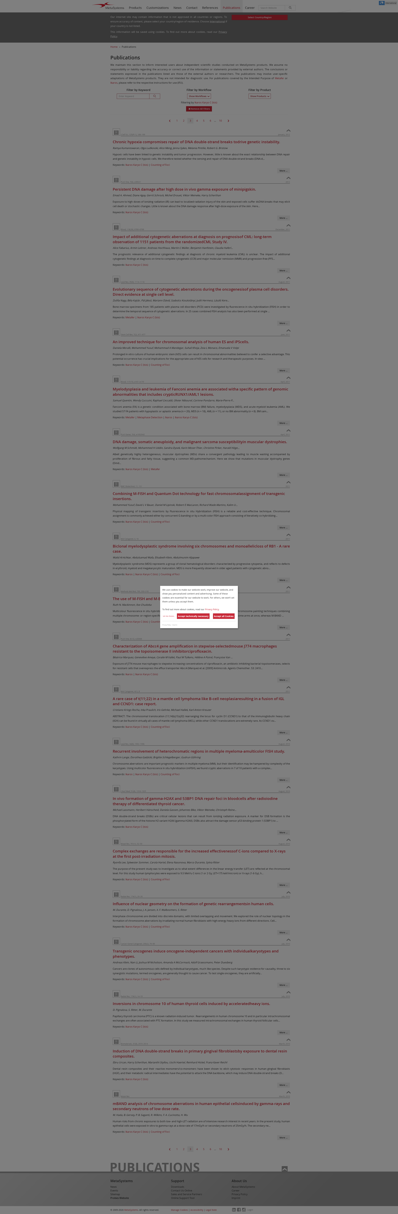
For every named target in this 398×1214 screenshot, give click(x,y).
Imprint (174, 625)
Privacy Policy (212, 609)
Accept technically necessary (193, 616)
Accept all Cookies (224, 616)
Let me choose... (169, 616)
